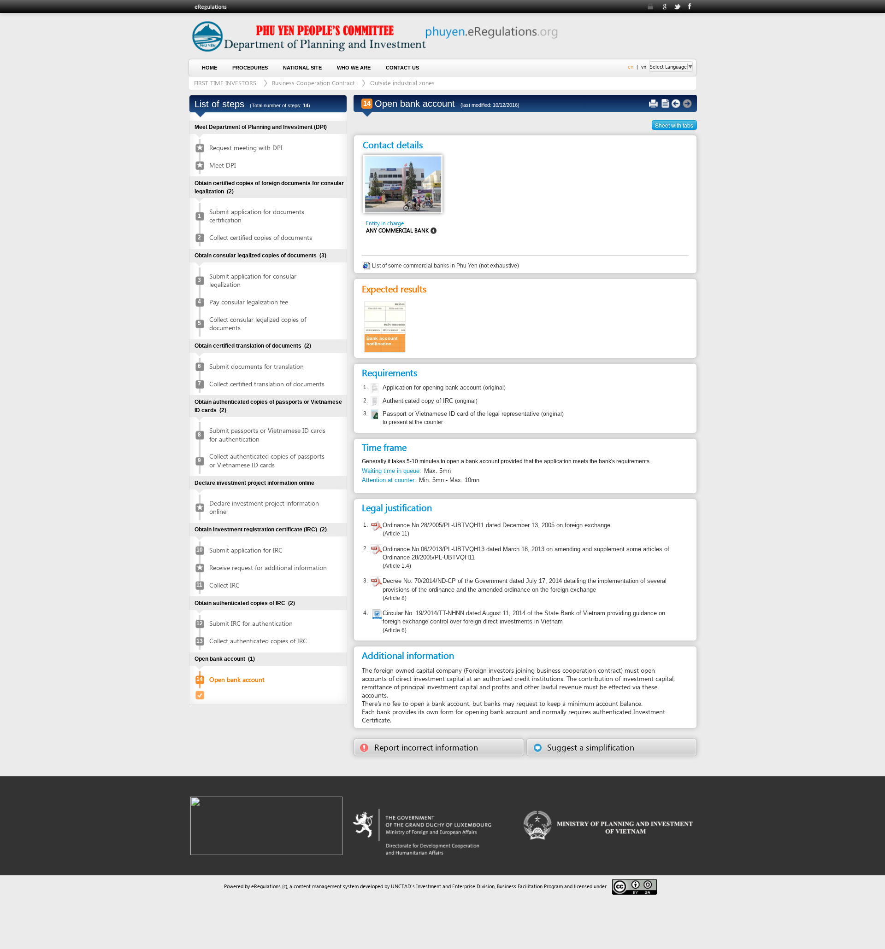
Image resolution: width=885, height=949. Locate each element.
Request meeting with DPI (246, 147)
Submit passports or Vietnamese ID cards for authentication (267, 434)
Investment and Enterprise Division (455, 886)
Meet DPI (222, 165)
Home (209, 67)
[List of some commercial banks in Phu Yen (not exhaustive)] (367, 265)
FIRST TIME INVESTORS (225, 83)
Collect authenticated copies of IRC (258, 640)
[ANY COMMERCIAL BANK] (403, 183)
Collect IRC (224, 585)
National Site (302, 67)
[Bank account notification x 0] (385, 326)
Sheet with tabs (674, 125)
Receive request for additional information (268, 567)
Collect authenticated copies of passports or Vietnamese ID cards (266, 460)
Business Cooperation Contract (313, 83)
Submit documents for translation (256, 366)
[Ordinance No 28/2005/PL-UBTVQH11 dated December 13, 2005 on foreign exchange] (376, 527)
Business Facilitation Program (530, 886)
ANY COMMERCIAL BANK (397, 230)
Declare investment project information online (264, 507)
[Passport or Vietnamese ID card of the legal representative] (373, 414)
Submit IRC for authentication (251, 623)
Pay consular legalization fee (248, 301)
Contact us (402, 67)
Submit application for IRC (246, 550)
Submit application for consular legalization (252, 280)
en (630, 67)
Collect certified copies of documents (260, 237)
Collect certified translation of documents (266, 383)
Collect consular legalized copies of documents (257, 323)
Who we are (354, 67)
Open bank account (237, 679)
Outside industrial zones (402, 83)
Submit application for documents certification (256, 215)
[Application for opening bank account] (373, 388)
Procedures (250, 67)
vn (643, 67)
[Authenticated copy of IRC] (373, 401)
